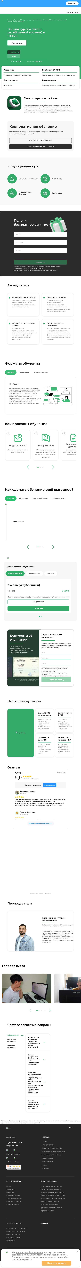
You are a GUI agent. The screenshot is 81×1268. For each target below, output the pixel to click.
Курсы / (17, 20)
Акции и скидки (47, 1158)
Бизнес (9, 1186)
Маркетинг (10, 1192)
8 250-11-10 (72, 12)
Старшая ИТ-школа (13, 1238)
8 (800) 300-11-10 (14, 1142)
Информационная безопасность (52, 1192)
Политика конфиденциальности (53, 1151)
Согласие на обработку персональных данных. (56, 676)
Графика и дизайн (13, 1195)
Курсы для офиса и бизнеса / (39, 20)
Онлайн (51, 573)
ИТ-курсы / (24, 20)
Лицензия (45, 1168)
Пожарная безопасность (49, 1205)
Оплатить (38, 608)
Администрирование (14, 1198)
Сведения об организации (51, 1155)
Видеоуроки (34, 573)
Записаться (72, 3)
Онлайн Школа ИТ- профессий (17, 1228)
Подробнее (38, 602)
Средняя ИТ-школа (13, 1234)
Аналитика (10, 1189)
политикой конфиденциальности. (33, 268)
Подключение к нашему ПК (51, 1148)
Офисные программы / (58, 20)
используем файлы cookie (29, 1252)
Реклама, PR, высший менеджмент (53, 1195)
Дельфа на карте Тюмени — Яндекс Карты (40, 893)
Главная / (10, 20)
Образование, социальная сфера (52, 1198)
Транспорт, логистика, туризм (51, 1208)
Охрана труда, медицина (49, 1202)
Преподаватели (47, 1162)
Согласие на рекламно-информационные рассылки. (29, 270)
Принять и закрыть (56, 1263)
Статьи (44, 1165)
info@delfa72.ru (12, 1146)
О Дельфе (45, 1137)
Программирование (13, 1202)
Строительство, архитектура (50, 1189)
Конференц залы (47, 1145)
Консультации (15, 573)
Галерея (44, 1141)
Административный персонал (51, 1186)
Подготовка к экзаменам (15, 1231)
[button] (28, 467)
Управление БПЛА (47, 1211)
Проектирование (12, 1205)
